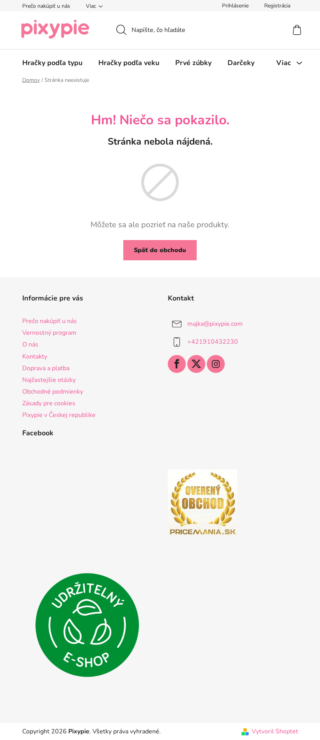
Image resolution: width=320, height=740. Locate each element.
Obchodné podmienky (52, 391)
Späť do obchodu (160, 250)
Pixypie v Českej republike (59, 415)
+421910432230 (212, 341)
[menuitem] (52, 62)
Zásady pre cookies (48, 403)
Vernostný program (49, 332)
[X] (196, 364)
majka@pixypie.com (215, 324)
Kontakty (34, 356)
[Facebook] (177, 364)
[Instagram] (216, 364)
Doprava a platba (45, 368)
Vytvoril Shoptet (275, 731)
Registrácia (277, 5)
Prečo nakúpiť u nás (46, 6)
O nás (30, 344)
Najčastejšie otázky (49, 380)
